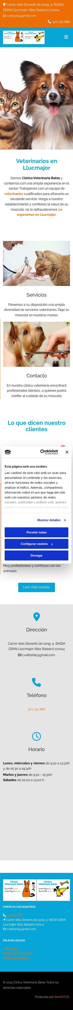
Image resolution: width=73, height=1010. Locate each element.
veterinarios (13, 194)
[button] (36, 587)
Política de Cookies (16, 958)
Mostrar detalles (49, 520)
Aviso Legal (10, 948)
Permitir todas (37, 532)
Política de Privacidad (17, 953)
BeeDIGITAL (62, 997)
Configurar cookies (34, 543)
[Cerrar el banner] (66, 452)
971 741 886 (61, 22)
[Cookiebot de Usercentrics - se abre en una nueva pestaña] (43, 452)
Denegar (37, 555)
